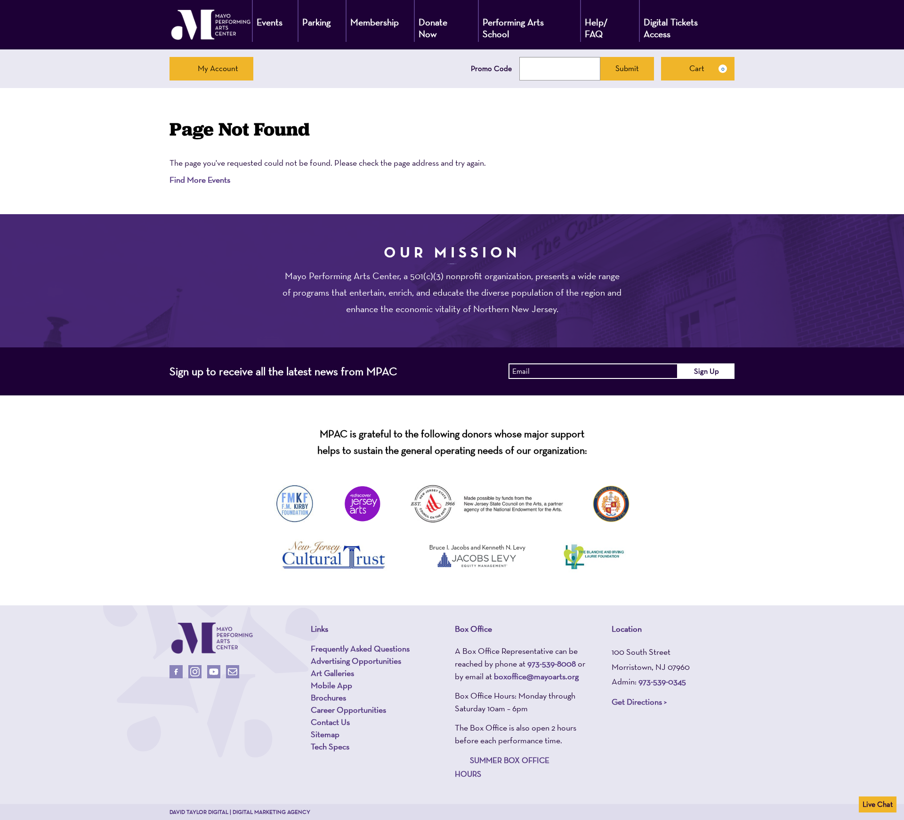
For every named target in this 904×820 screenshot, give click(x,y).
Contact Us (330, 722)
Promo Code (491, 68)
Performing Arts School (513, 28)
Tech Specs (330, 746)
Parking (316, 22)
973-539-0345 (662, 681)
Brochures (328, 697)
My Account (218, 68)
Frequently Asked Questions (360, 648)
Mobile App (331, 685)
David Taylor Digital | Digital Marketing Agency (240, 812)
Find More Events (200, 179)
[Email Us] (232, 671)
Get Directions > (639, 701)
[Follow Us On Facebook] (176, 671)
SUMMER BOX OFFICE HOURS (502, 767)
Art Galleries (332, 673)
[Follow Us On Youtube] (213, 671)
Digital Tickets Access (671, 28)
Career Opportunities (348, 710)
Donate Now (433, 28)
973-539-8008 (551, 663)
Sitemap (325, 734)
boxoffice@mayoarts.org (536, 676)
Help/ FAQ (596, 28)
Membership (374, 22)
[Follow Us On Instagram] (195, 671)
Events (269, 22)
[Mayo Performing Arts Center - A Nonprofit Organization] (211, 24)
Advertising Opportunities (356, 661)
